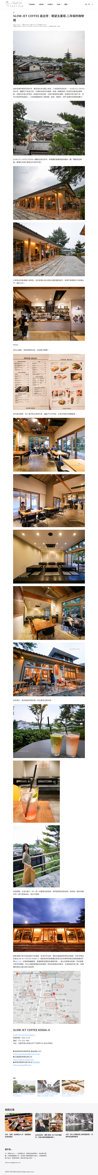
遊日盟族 (36, 1062)
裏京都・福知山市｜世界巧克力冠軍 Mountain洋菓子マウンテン (72, 1095)
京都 (54, 26)
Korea (50, 4)
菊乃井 (18, 961)
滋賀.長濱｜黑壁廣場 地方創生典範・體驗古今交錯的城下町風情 (48, 1095)
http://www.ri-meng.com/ (23, 1059)
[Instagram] (86, 4)
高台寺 (19, 26)
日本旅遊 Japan (41, 25)
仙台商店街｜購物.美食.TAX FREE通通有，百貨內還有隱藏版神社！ (48, 1136)
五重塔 (15, 26)
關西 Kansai (25, 25)
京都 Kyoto (33, 25)
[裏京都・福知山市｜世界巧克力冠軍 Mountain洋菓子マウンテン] (73, 1086)
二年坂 (58, 26)
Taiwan (32, 4)
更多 (65, 4)
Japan (41, 4)
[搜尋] (92, 4)
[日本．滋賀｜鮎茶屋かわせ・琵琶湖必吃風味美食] (18, 1122)
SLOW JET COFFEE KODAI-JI (41, 26)
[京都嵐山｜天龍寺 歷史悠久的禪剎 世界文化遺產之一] (24, 1086)
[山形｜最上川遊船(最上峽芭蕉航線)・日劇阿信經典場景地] (79, 1122)
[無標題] (14, 12)
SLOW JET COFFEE (26, 26)
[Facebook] (89, 4)
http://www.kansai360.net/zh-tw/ (26, 1054)
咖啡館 (51, 26)
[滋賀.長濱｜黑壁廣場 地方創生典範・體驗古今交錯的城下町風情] (48, 1086)
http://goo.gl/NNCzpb (22, 1065)
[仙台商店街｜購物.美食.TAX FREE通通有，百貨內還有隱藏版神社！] (49, 1122)
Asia (58, 4)
